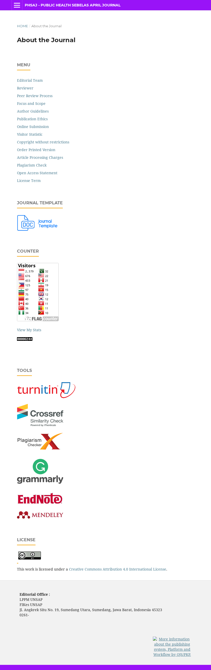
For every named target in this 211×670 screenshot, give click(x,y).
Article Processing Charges (40, 157)
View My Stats (29, 329)
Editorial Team (30, 80)
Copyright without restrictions (43, 142)
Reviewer (25, 88)
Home (22, 26)
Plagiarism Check (32, 165)
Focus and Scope (31, 103)
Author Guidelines (33, 111)
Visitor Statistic (29, 134)
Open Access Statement (37, 172)
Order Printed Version (36, 149)
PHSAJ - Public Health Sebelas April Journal (72, 5)
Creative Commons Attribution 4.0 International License (117, 569)
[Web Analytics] (24, 339)
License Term (29, 180)
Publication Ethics (32, 118)
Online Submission (33, 126)
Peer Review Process (34, 95)
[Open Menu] (17, 5)
